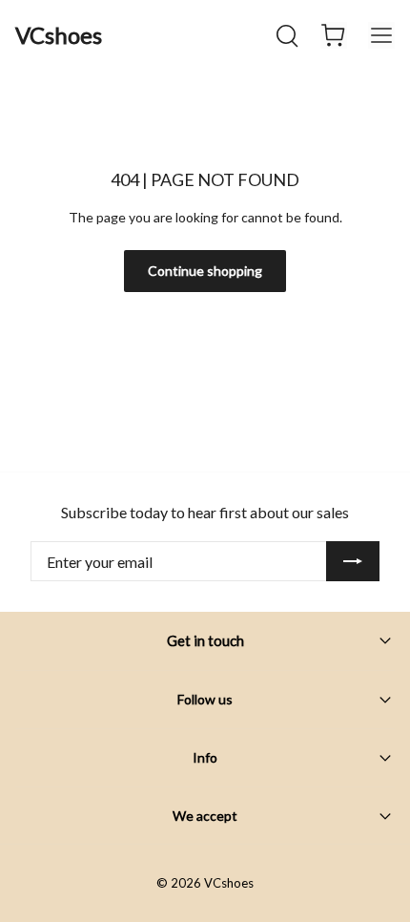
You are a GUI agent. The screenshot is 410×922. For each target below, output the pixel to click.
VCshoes (58, 35)
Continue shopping (205, 270)
